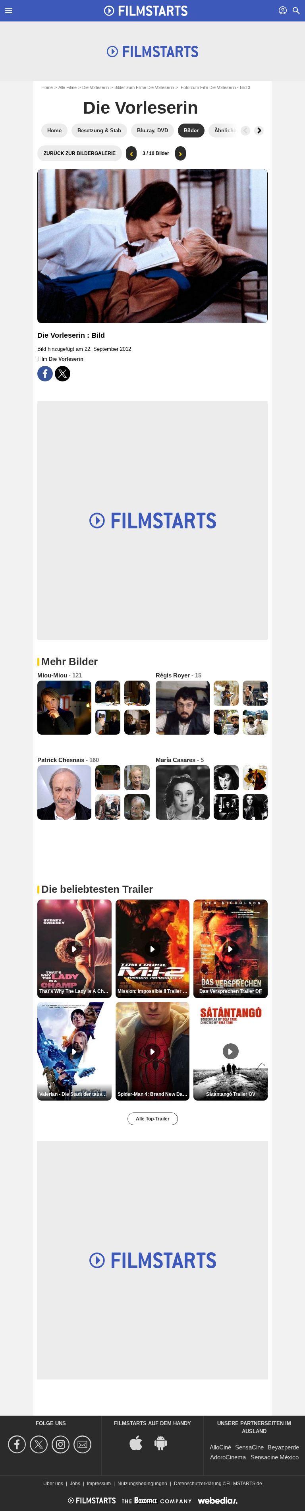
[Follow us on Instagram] (62, 1444)
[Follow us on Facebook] (18, 1444)
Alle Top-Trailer (153, 1119)
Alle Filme (67, 87)
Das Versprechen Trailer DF (230, 991)
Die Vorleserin (95, 87)
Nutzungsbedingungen (142, 1483)
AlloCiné (220, 1447)
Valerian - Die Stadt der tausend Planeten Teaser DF (75, 1094)
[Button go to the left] (245, 130)
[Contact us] (83, 1444)
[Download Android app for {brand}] (164, 1442)
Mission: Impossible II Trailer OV (153, 991)
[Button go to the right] (259, 130)
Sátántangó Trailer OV (230, 1094)
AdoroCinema (228, 1457)
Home (47, 87)
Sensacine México (275, 1457)
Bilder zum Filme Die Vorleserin (144, 87)
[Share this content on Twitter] (62, 373)
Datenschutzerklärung (198, 1483)
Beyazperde (283, 1447)
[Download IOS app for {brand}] (140, 1442)
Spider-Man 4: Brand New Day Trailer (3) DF (154, 1094)
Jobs (75, 1483)
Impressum (99, 1483)
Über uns (53, 1483)
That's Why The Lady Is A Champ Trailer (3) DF (75, 991)
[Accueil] (145, 11)
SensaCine (249, 1447)
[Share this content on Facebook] (45, 373)
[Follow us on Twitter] (40, 1444)
